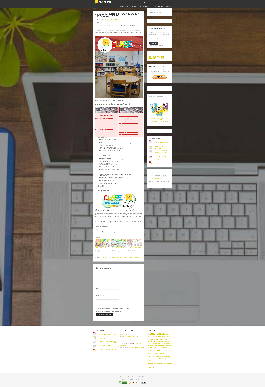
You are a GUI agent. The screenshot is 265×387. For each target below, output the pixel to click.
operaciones (152, 356)
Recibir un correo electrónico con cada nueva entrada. (109, 311)
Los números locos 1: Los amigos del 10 (159, 118)
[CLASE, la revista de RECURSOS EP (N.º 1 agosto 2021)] (118, 243)
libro (123, 257)
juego (152, 345)
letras (160, 347)
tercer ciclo (158, 365)
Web (97, 302)
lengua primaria (153, 347)
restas (158, 363)
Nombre (98, 288)
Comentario (99, 274)
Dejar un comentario (115, 19)
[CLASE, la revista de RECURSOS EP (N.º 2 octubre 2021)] (102, 243)
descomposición (153, 343)
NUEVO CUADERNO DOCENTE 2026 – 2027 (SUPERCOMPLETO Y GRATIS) (162, 142)
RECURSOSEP (103, 2)
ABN (149, 334)
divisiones (159, 343)
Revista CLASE (104, 255)
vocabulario (152, 367)
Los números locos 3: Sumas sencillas (159, 121)
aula (163, 334)
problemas (166, 358)
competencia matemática (157, 339)
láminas (164, 347)
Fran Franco (123, 333)
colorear (167, 336)
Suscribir (154, 43)
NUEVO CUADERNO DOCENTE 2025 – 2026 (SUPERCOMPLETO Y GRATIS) (162, 158)
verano (165, 365)
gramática (170, 343)
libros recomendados (129, 257)
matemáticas (151, 350)
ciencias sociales (161, 336)
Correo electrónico (100, 295)
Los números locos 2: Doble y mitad (159, 119)
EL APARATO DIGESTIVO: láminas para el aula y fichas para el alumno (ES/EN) (162, 152)
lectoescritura (157, 345)
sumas (169, 363)
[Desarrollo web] (133, 383)
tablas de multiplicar (152, 365)
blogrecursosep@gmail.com (158, 178)
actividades (156, 334)
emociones (111, 257)
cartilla (166, 334)
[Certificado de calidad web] (123, 383)
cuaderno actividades (163, 341)
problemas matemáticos (154, 361)
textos (162, 365)
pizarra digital (158, 359)
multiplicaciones (159, 353)
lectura (162, 345)
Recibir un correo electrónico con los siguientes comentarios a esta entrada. (113, 308)
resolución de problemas (152, 363)
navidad (165, 353)
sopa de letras (163, 363)
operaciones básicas (160, 356)
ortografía (167, 356)
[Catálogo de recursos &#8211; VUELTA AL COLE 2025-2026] (134, 243)
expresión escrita (165, 343)
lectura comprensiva (167, 345)
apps (103, 257)
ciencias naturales (153, 336)
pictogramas (151, 358)
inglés (149, 345)
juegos (120, 257)
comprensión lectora (154, 341)
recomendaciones (99, 259)
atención (106, 257)
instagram (116, 257)
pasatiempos (137, 257)
